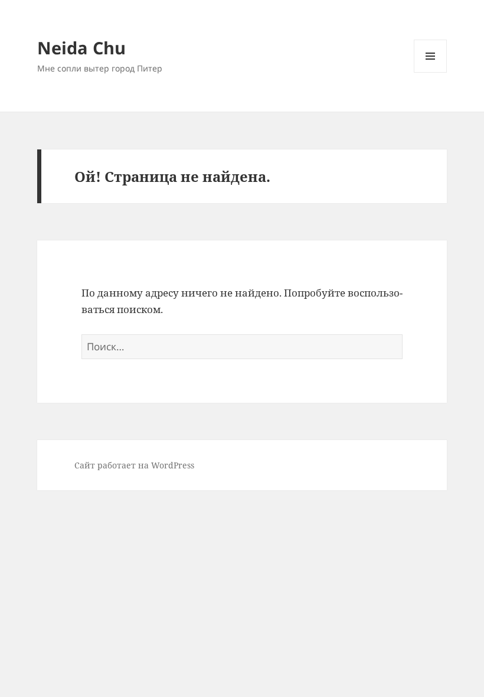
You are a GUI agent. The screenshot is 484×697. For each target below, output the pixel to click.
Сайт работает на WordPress (134, 465)
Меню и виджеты (430, 72)
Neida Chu (81, 47)
